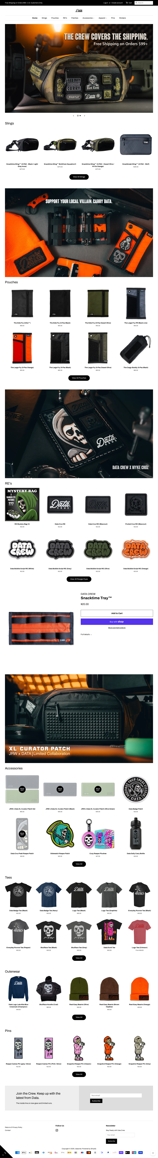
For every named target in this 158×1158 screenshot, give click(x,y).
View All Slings (79, 177)
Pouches (55, 18)
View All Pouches (79, 378)
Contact (8, 1130)
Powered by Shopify (89, 1149)
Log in (106, 3)
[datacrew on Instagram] (57, 1131)
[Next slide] (84, 115)
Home (34, 18)
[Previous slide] (73, 115)
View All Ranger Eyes (79, 579)
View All (79, 864)
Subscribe (96, 1101)
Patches (74, 18)
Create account (117, 3)
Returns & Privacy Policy (13, 1127)
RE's (65, 18)
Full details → (86, 634)
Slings (44, 18)
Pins (113, 18)
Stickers (122, 18)
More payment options (116, 628)
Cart (130, 3)
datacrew (78, 1149)
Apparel (102, 18)
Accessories (88, 18)
